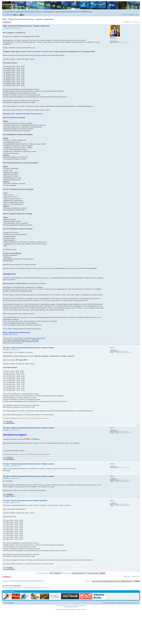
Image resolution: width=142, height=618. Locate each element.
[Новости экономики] (25, 599)
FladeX (84, 609)
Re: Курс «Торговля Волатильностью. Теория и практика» (25, 500)
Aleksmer (7, 465)
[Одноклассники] (19, 14)
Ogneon (7, 349)
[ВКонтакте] (15, 14)
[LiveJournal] (23, 14)
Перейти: (87, 581)
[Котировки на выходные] (55, 599)
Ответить (4, 21)
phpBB (64, 605)
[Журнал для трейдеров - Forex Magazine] (86, 599)
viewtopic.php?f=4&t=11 (10, 334)
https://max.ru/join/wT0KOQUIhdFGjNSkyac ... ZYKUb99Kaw (23, 339)
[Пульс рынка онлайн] (16, 599)
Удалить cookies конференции (120, 602)
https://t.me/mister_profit (32, 341)
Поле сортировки (67, 573)
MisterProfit (7, 28)
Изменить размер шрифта (137, 11)
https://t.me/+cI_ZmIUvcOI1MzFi (36, 338)
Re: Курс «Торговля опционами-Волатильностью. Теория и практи (28, 347)
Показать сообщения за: (43, 573)
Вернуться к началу (138, 344)
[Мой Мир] (21, 14)
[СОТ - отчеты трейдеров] (44, 599)
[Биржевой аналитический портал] (99, 599)
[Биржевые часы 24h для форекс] (7, 599)
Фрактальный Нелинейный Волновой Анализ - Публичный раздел (35, 11)
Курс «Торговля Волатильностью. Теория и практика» (28, 19)
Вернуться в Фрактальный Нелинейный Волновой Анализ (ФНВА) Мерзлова (23, 581)
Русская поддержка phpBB (71, 606)
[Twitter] (17, 14)
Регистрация (130, 14)
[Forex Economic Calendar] (70, 599)
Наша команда (107, 602)
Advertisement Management (69, 609)
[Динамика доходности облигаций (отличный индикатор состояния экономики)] (35, 599)
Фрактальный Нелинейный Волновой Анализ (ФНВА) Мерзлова (73, 11)
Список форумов (10, 11)
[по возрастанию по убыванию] (96, 573)
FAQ (124, 14)
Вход (137, 14)
